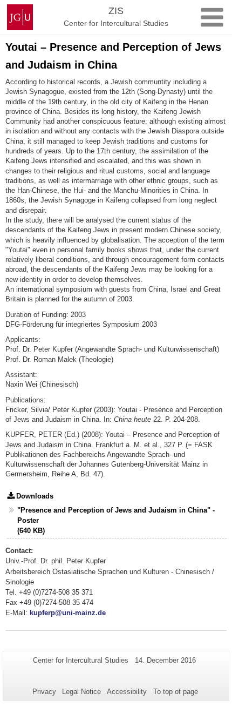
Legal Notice (81, 692)
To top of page (175, 692)
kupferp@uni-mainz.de (68, 613)
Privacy (44, 692)
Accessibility (127, 692)
